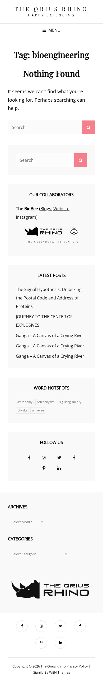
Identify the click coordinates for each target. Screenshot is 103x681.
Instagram (26, 217)
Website (61, 209)
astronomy (24, 402)
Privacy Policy (77, 666)
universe (38, 410)
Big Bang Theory (70, 402)
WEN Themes (59, 672)
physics (22, 410)
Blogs (45, 209)
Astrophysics (45, 402)
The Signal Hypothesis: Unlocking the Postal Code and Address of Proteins (49, 297)
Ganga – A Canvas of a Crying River (50, 335)
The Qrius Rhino (51, 8)
